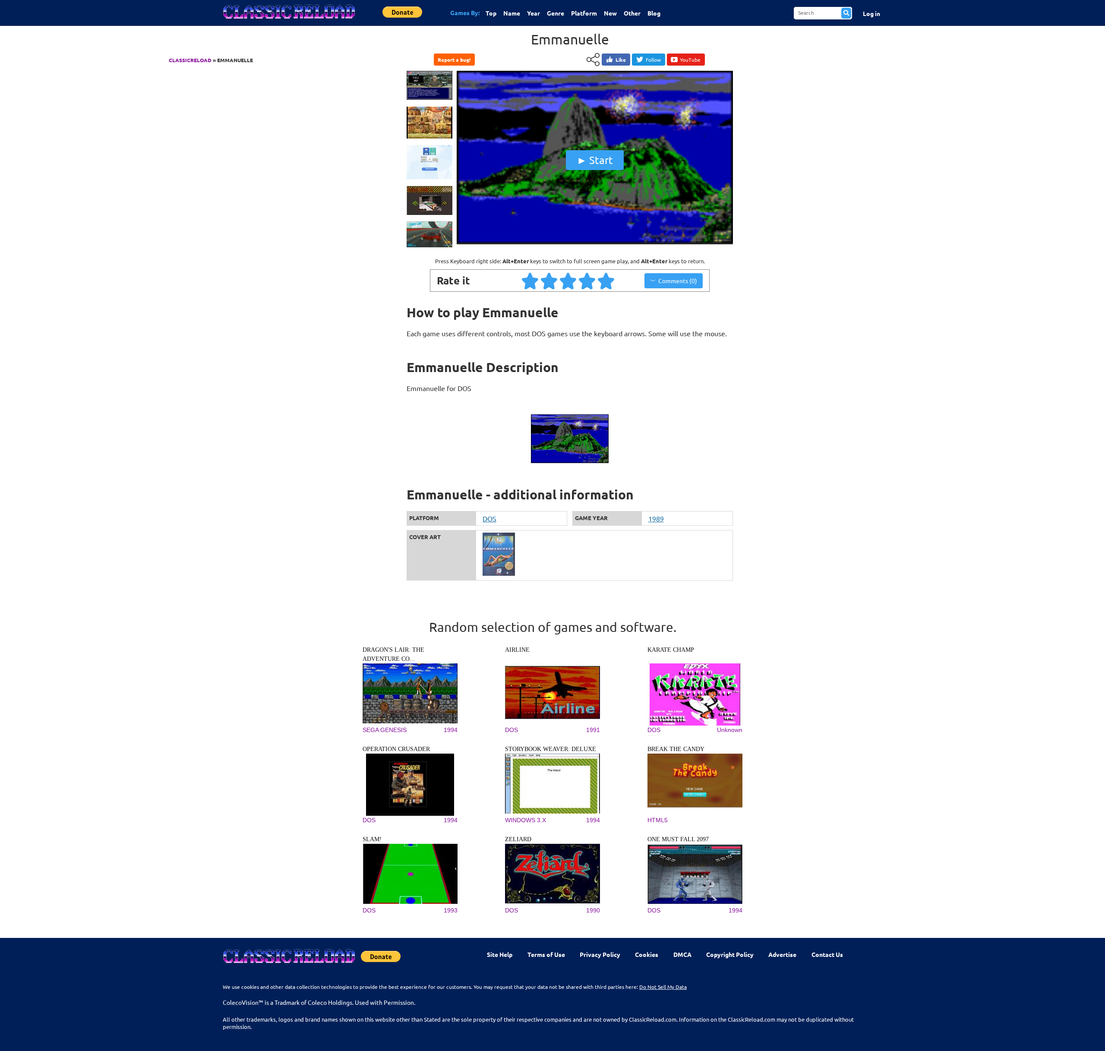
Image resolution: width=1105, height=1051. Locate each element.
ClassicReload (190, 60)
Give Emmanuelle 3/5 (568, 280)
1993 (451, 910)
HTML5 (657, 820)
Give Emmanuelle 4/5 (587, 280)
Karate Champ (670, 650)
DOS (489, 518)
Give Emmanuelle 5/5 (606, 280)
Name (511, 13)
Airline (517, 650)
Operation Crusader (396, 749)
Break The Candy (675, 749)
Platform (584, 13)
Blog (653, 13)
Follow (653, 59)
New (610, 13)
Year (533, 13)
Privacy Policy (600, 954)
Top (491, 13)
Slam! (372, 839)
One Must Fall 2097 (678, 839)
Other (632, 13)
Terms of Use (546, 954)
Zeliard (518, 839)
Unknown (729, 729)
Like (621, 59)
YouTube (690, 59)
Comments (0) (677, 280)
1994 (451, 729)
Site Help (499, 954)
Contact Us (827, 954)
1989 (656, 518)
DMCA (682, 954)
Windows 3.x (525, 820)
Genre (555, 13)
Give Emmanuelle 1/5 (530, 280)
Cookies (646, 954)
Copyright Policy (730, 954)
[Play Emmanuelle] (595, 242)
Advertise (782, 954)
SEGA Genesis (385, 729)
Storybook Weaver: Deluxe (550, 749)
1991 (593, 729)
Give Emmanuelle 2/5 (549, 280)
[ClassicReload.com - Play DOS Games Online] (288, 20)
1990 (593, 910)
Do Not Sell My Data (663, 986)
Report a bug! (454, 59)
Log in (871, 13)
